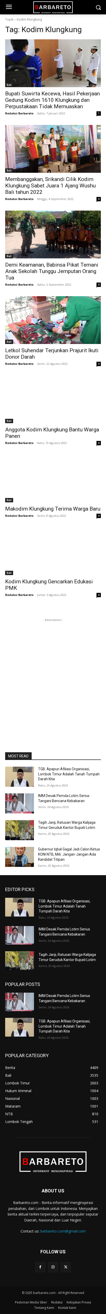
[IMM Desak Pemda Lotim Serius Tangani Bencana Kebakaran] (19, 803)
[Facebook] (40, 1267)
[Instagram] (53, 1267)
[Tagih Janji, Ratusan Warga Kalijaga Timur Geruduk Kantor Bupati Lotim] (19, 830)
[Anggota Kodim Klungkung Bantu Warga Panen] (53, 399)
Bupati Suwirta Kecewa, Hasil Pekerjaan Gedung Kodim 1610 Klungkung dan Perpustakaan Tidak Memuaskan (52, 100)
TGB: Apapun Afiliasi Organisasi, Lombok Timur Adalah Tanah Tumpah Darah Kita (69, 774)
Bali (9, 85)
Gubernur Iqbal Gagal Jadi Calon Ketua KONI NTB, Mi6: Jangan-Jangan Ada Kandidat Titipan (69, 854)
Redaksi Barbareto (19, 113)
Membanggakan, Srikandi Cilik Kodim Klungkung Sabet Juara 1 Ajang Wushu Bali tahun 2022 (50, 185)
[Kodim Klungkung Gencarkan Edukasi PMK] (53, 551)
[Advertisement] (53, 676)
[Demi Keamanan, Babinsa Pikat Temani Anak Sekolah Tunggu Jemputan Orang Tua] (53, 234)
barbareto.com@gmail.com (63, 1231)
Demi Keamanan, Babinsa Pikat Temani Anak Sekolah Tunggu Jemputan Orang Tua (51, 271)
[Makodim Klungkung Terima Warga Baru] (53, 478)
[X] (66, 1267)
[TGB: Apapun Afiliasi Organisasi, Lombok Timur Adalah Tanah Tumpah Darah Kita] (19, 777)
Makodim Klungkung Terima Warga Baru (52, 509)
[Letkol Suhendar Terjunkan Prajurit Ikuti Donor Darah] (53, 320)
